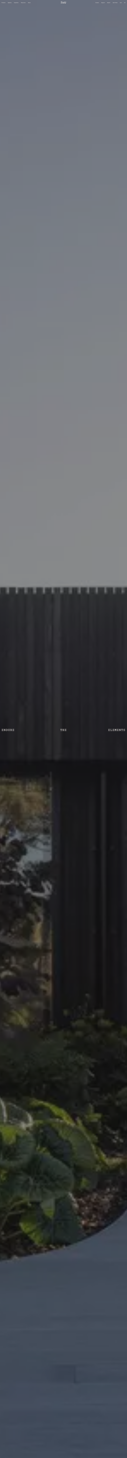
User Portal (115, 2)
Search (108, 2)
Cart (121, 2)
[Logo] (63, 3)
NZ (125, 2)
